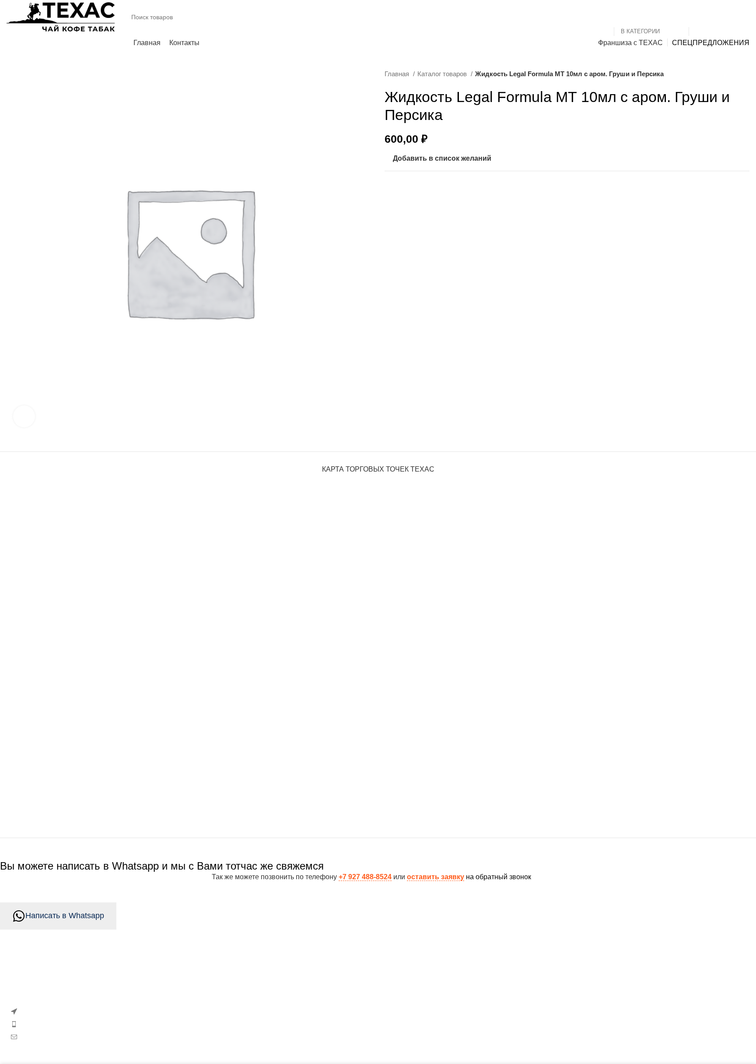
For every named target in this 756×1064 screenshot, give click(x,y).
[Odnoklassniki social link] (405, 191)
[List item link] (126, 1024)
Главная (398, 74)
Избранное (276, 981)
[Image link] (76, 979)
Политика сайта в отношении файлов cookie (331, 1014)
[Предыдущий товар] (727, 74)
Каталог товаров (443, 74)
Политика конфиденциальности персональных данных (600, 1014)
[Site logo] (61, 16)
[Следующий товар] (745, 74)
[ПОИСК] (699, 17)
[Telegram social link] (442, 191)
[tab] (378, 464)
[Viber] (454, 191)
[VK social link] (430, 191)
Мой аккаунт (278, 997)
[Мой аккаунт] (728, 17)
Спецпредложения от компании (310, 1030)
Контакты (526, 981)
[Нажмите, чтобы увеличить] (24, 416)
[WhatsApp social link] (417, 191)
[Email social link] (393, 191)
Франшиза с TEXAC (543, 1030)
